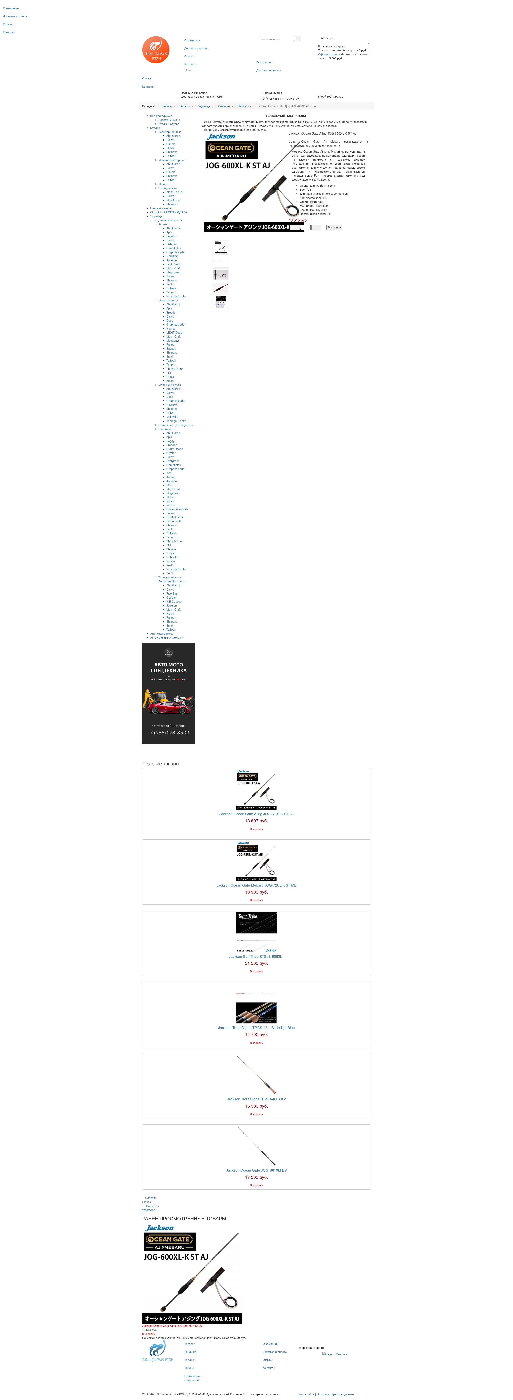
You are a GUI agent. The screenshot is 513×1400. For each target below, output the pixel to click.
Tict (168, 373)
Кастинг (163, 224)
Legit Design (174, 264)
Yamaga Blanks (176, 296)
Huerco (171, 328)
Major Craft (173, 268)
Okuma (171, 144)
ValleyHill (172, 417)
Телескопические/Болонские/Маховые (171, 579)
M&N (169, 485)
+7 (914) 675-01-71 (330, 92)
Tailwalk (171, 156)
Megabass (173, 272)
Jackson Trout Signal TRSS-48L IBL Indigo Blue (256, 1027)
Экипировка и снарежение (193, 1378)
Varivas (171, 561)
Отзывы (8, 24)
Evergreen (173, 461)
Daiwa (170, 140)
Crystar (171, 453)
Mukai (170, 497)
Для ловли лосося (170, 220)
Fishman (171, 244)
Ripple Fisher (174, 517)
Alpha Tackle (174, 192)
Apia (169, 232)
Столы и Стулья (168, 124)
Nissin (170, 501)
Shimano (172, 152)
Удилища (156, 216)
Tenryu (170, 292)
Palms (170, 276)
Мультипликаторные (171, 160)
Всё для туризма (161, 116)
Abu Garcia (173, 136)
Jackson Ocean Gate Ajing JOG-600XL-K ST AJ (172, 1326)
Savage (171, 348)
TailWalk (171, 533)
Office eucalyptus (177, 509)
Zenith (170, 573)
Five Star (172, 593)
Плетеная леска (160, 208)
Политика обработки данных (335, 1394)
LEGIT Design (175, 332)
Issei (169, 473)
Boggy (170, 441)
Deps (169, 320)
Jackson (171, 260)
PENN (170, 148)
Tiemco (171, 549)
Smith (170, 284)
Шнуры (189, 1368)
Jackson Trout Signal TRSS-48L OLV (256, 1098)
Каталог (189, 1344)
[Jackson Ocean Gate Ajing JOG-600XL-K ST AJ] (254, 181)
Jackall (170, 477)
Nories (170, 505)
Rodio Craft (173, 521)
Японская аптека (161, 633)
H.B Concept (174, 601)
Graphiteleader (175, 252)
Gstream (171, 597)
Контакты (9, 32)
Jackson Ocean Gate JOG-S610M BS (256, 1170)
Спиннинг (164, 429)
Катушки (155, 128)
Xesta (170, 381)
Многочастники (168, 300)
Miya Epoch (173, 200)
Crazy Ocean (174, 449)
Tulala (170, 377)
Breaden (171, 236)
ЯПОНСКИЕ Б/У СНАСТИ (167, 637)
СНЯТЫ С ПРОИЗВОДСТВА (168, 212)
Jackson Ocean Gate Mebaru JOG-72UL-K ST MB (256, 885)
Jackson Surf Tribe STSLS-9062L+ (256, 956)
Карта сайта (306, 1394)
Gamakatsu (173, 248)
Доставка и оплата (15, 16)
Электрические (168, 188)
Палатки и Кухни (169, 120)
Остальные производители (176, 425)
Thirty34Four (174, 369)
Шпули (162, 184)
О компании (11, 8)
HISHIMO (172, 256)
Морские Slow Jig (169, 385)
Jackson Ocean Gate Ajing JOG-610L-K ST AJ (256, 813)
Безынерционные (169, 132)
